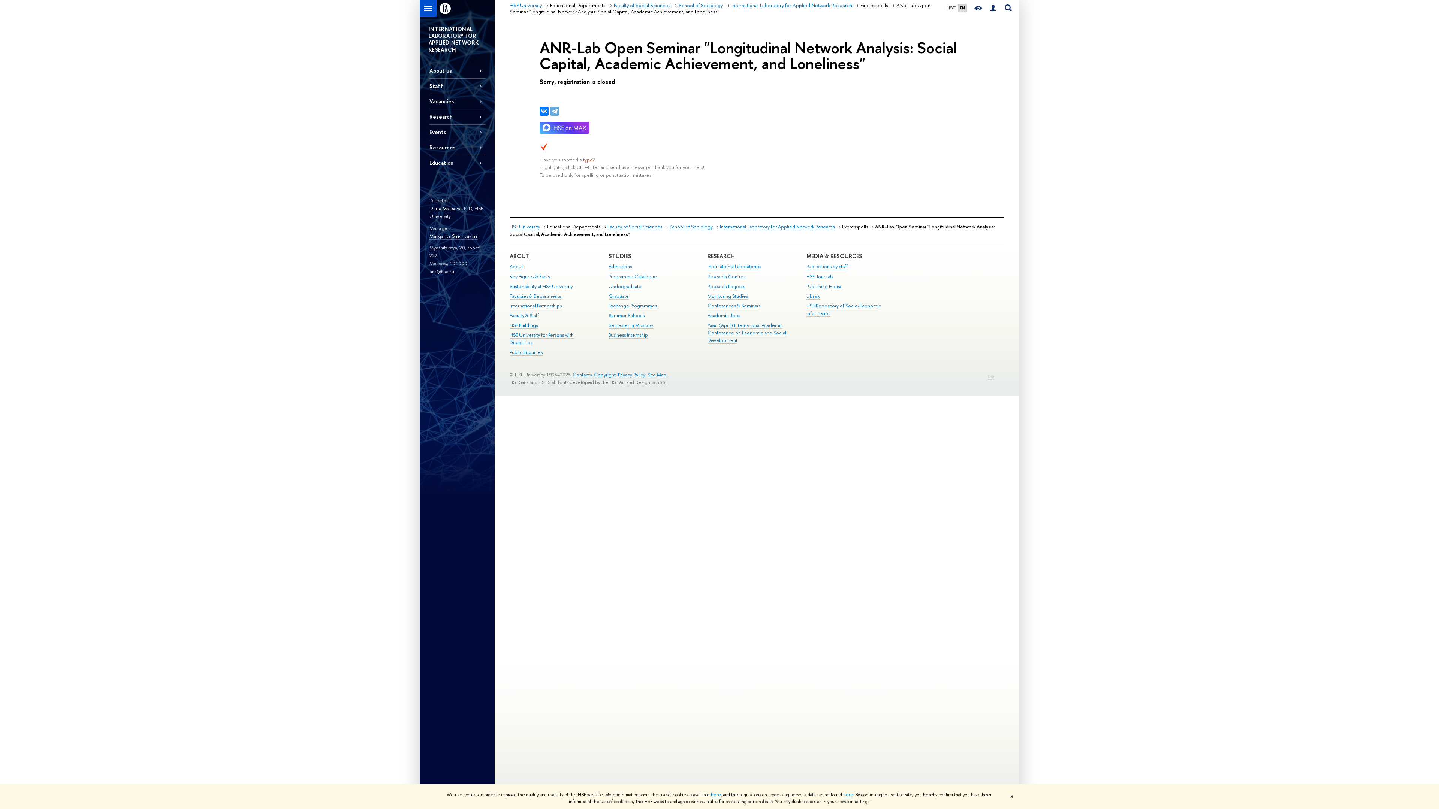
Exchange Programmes (633, 306)
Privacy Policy (631, 375)
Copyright (605, 375)
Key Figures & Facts (530, 276)
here (716, 795)
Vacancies (441, 101)
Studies (620, 256)
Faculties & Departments (535, 296)
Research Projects (726, 286)
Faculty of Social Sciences (634, 227)
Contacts (582, 375)
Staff (436, 86)
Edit (991, 377)
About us (440, 70)
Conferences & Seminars (734, 306)
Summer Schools (627, 315)
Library (813, 296)
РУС (952, 7)
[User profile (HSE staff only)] (993, 8)
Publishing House (824, 286)
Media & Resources (834, 256)
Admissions (620, 266)
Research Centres (726, 276)
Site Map (657, 375)
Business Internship (628, 335)
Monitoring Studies (728, 296)
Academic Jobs (724, 315)
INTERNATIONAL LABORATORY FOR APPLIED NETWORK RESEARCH (454, 39)
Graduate (619, 296)
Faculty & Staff (524, 315)
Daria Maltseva (445, 208)
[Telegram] (554, 111)
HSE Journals (819, 276)
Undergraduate (625, 286)
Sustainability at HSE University (541, 286)
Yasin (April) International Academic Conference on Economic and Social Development (747, 332)
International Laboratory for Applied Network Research (777, 227)
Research (721, 256)
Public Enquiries (526, 352)
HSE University (525, 227)
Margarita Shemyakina (453, 236)
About (520, 256)
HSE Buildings (524, 325)
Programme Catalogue (633, 276)
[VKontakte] (544, 111)
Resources (442, 147)
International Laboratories (734, 266)
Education (441, 162)
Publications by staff (827, 266)
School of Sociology (691, 227)
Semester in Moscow (631, 325)
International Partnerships (536, 306)
